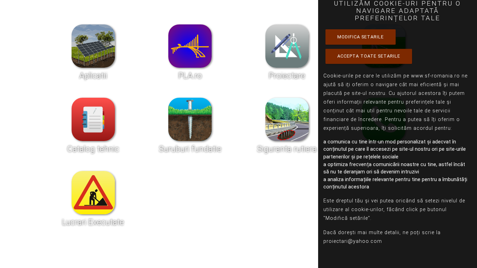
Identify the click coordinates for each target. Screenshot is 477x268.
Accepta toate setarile (368, 56)
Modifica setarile (360, 36)
